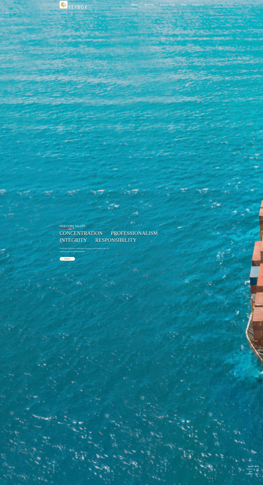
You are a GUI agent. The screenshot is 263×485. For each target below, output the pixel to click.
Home (135, 4)
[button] (31, 242)
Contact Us (197, 4)
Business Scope (167, 4)
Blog (183, 4)
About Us (149, 4)
